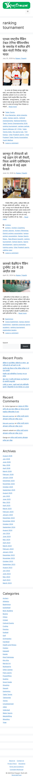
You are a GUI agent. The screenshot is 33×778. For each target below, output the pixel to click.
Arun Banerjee (10, 115)
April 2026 (6, 468)
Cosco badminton (11, 322)
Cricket (5, 620)
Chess (5, 617)
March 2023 (7, 583)
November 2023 (9, 558)
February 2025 (8, 512)
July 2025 (6, 496)
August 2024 (7, 530)
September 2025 (9, 490)
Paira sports (7, 673)
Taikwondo (7, 698)
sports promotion (19, 244)
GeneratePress (16, 775)
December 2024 (9, 518)
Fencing (5, 629)
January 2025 (8, 515)
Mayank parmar (8, 416)
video (5, 707)
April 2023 (6, 580)
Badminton (9, 319)
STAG (19, 129)
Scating (5, 679)
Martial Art (7, 663)
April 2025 (6, 505)
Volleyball (6, 710)
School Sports (17, 242)
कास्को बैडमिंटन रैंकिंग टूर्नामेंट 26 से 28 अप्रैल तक (15, 267)
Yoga (4, 722)
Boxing (5, 614)
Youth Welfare (8, 140)
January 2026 (8, 478)
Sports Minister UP (9, 129)
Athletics (6, 601)
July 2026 (6, 459)
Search (5, 343)
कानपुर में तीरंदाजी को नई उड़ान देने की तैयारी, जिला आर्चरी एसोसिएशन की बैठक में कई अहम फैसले (16, 161)
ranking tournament (10, 126)
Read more (13, 107)
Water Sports (7, 713)
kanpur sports (13, 118)
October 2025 (8, 487)
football (5, 632)
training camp (8, 247)
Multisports (7, 666)
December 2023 (9, 555)
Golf (4, 635)
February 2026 (8, 474)
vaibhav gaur (7, 250)
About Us (12, 761)
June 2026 (7, 462)
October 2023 (8, 561)
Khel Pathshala (8, 657)
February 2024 (8, 549)
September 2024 (9, 527)
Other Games (8, 670)
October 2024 (8, 524)
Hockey (5, 648)
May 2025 (6, 502)
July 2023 (6, 571)
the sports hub (18, 132)
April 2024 (6, 543)
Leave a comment (11, 143)
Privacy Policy (12, 763)
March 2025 (7, 509)
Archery (8, 225)
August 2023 (7, 567)
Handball (6, 642)
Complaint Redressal (16, 769)
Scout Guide (7, 682)
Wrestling (6, 719)
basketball (6, 608)
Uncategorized (8, 704)
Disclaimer (22, 763)
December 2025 (9, 481)
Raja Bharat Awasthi (15, 239)
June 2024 (7, 536)
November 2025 (9, 484)
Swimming (6, 691)
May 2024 (6, 540)
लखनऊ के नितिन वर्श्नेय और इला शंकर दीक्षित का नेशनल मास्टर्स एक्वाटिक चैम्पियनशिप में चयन (16, 409)
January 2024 (8, 552)
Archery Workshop (21, 231)
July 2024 (6, 533)
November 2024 (9, 521)
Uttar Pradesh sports (16, 135)
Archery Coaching (18, 228)
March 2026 (7, 471)
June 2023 (7, 574)
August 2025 (7, 493)
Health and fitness (9, 645)
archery (8, 228)
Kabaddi (6, 651)
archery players (8, 231)
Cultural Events (8, 623)
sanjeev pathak (23, 126)
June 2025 (7, 499)
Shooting (6, 685)
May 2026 (6, 465)
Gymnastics (7, 639)
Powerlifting (7, 676)
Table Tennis (10, 112)
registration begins (9, 330)
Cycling (5, 626)
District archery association (13, 233)
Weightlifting (7, 716)
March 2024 (7, 546)
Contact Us (20, 761)
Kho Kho (6, 660)
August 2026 (7, 456)
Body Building (8, 611)
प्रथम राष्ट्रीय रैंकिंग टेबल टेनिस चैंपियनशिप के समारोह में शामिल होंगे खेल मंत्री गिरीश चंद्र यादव (16, 46)
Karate (5, 654)
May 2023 (6, 577)
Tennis (5, 701)
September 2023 (9, 564)
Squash (5, 688)
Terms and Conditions (16, 767)
